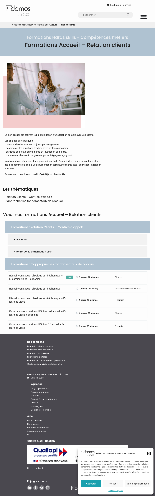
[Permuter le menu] (143, 16)
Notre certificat (35, 468)
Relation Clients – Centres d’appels (28, 197)
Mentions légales (116, 490)
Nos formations (41, 25)
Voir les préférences (138, 483)
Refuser (113, 483)
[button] (148, 453)
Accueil (28, 25)
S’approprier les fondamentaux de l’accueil (34, 201)
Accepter (91, 483)
